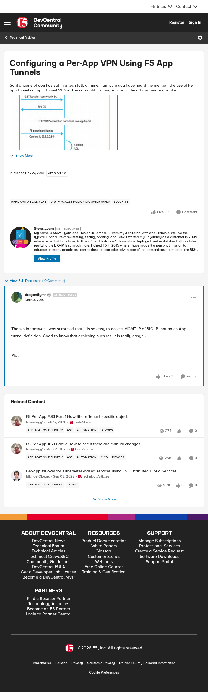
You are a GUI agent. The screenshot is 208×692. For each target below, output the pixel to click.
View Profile (47, 258)
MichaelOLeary (38, 477)
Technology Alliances (48, 603)
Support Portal (159, 561)
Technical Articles (23, 38)
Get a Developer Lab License (48, 572)
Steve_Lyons (44, 229)
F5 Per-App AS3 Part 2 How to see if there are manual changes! (83, 444)
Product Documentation (104, 541)
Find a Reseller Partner (48, 598)
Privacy (77, 663)
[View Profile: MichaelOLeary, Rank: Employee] (16, 475)
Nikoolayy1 (34, 422)
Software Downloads (159, 556)
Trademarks (41, 663)
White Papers (104, 546)
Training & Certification (104, 572)
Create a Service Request (159, 551)
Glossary (104, 551)
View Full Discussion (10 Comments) (37, 281)
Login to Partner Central (49, 614)
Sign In (195, 22)
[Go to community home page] (39, 22)
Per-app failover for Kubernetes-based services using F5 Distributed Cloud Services (101, 471)
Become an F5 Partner (48, 609)
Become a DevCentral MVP (48, 577)
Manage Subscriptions (159, 541)
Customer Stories (104, 556)
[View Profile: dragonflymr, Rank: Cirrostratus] (16, 297)
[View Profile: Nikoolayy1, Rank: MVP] (16, 421)
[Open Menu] (200, 38)
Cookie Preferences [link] (104, 672)
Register (176, 22)
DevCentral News (48, 541)
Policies (61, 663)
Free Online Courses (103, 567)
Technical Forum (48, 546)
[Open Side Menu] (7, 22)
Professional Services (159, 546)
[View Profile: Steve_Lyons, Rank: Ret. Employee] (20, 237)
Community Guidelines (48, 561)
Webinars (104, 561)
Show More (24, 156)
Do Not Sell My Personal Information (147, 663)
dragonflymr (35, 295)
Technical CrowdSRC (49, 556)
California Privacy (101, 663)
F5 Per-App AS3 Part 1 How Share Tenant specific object (77, 416)
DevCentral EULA (48, 567)
